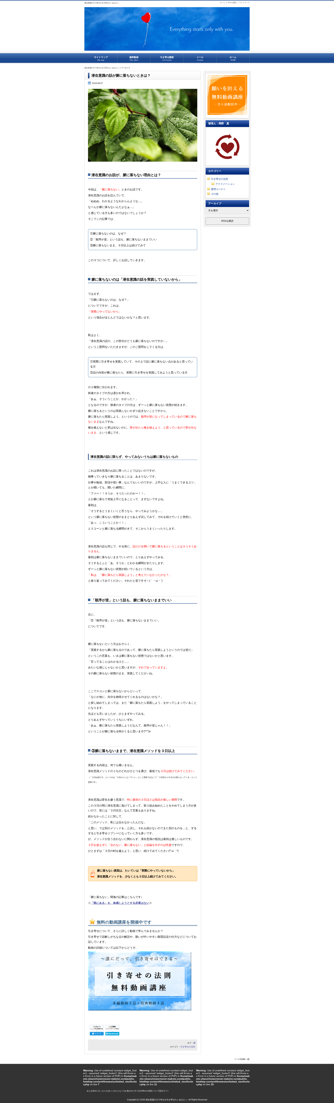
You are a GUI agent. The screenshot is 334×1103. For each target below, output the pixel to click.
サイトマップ (244, 2)
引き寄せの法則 (187, 1047)
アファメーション (225, 184)
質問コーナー (218, 189)
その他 (214, 193)
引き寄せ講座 (167, 58)
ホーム (222, 2)
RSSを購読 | (233, 2)
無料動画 (133, 58)
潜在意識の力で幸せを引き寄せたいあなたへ (101, 68)
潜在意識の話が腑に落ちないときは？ (121, 75)
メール (200, 58)
